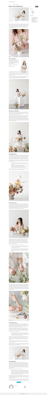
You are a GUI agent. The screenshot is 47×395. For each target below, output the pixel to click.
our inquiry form (10, 380)
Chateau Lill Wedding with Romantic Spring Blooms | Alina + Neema (35, 21)
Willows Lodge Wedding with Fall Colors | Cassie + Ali (34, 19)
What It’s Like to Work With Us (16, 6)
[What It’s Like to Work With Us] (19, 14)
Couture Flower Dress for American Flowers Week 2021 (35, 20)
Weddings (32, 13)
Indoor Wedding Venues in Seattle (34, 17)
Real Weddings (33, 11)
